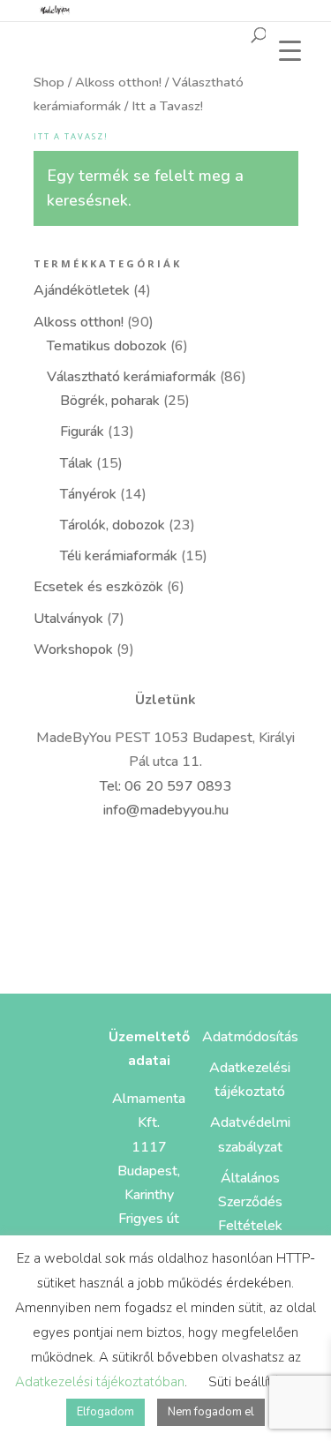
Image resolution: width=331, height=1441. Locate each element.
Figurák (82, 431)
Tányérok (88, 494)
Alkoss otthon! (118, 82)
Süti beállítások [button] (253, 1382)
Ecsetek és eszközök (98, 587)
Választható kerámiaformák (131, 377)
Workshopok (73, 649)
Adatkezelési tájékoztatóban (99, 1382)
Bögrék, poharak (110, 400)
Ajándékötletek (82, 290)
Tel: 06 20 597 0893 (166, 786)
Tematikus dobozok (107, 346)
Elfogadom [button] (105, 1412)
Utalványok (68, 618)
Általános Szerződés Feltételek (250, 1201)
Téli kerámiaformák (118, 556)
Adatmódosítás (250, 1037)
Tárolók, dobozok (112, 525)
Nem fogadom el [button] (211, 1412)
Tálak (76, 463)
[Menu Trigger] (290, 50)
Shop (49, 82)
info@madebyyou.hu (166, 810)
